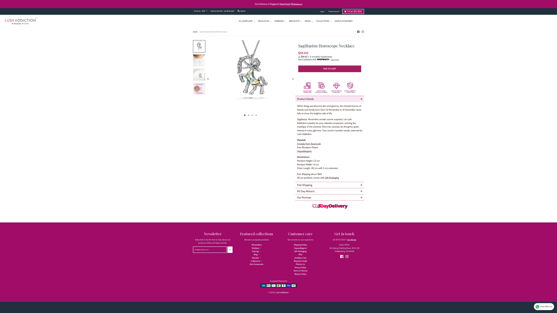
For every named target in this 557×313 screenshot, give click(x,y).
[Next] (292, 79)
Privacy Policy (300, 267)
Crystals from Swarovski (309, 143)
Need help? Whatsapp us (291, 4)
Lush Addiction (282, 292)
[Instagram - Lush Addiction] (362, 31)
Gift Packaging (332, 177)
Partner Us (300, 264)
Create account (333, 11)
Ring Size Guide (300, 261)
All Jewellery (257, 244)
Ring (255, 254)
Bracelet (255, 257)
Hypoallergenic (300, 248)
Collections (255, 261)
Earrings (255, 251)
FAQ (300, 254)
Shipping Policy (300, 244)
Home (195, 32)
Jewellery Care (300, 257)
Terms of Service (300, 270)
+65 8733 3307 (229, 11)
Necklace (255, 248)
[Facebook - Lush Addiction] (358, 31)
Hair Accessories (256, 264)
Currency (197, 11)
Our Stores (351, 239)
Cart (354, 11)
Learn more (335, 60)
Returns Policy (300, 274)
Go (230, 250)
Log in (322, 11)
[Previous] (208, 79)
